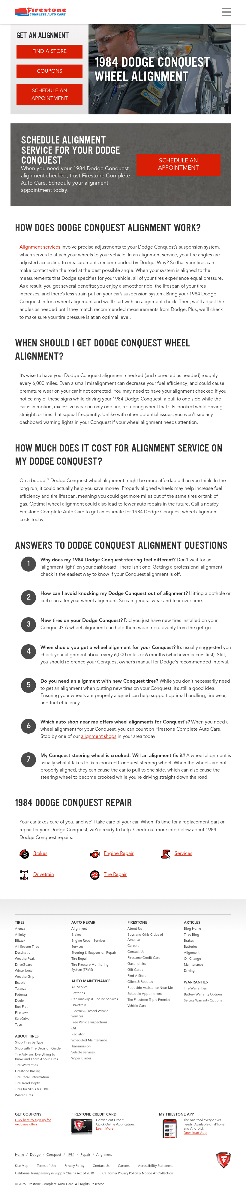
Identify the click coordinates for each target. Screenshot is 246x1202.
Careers (133, 946)
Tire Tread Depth (27, 1083)
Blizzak (20, 941)
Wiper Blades (81, 1058)
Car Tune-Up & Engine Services (94, 999)
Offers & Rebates (140, 982)
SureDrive (22, 1019)
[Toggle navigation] (226, 12)
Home (19, 1155)
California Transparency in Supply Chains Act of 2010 (54, 1173)
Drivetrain (78, 1005)
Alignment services (40, 247)
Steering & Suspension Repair (93, 953)
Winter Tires (24, 1095)
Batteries (78, 993)
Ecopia (20, 983)
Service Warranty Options (203, 1000)
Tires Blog (191, 935)
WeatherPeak (24, 959)
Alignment (79, 929)
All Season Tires (27, 947)
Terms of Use (46, 1166)
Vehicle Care (137, 1006)
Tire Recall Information (32, 1077)
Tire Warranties (26, 1065)
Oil (73, 1028)
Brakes (76, 935)
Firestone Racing (27, 1071)
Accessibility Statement (155, 1166)
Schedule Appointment (145, 994)
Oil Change (192, 959)
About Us (135, 929)
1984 (70, 1155)
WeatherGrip (24, 977)
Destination (23, 953)
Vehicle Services (83, 1052)
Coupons (49, 71)
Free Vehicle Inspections (89, 1022)
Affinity (20, 935)
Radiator (78, 1034)
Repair (85, 1155)
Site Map (21, 1166)
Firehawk (21, 1013)
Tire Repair (79, 959)
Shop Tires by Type (29, 1042)
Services (77, 947)
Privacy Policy (74, 1166)
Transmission (81, 1046)
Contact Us (136, 952)
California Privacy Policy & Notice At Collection (137, 1173)
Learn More (104, 1129)
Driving (189, 971)
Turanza (20, 989)
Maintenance (193, 965)
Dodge (35, 1155)
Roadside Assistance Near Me (150, 988)
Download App (195, 1133)
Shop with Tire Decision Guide (38, 1048)
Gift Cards (135, 970)
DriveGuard (23, 965)
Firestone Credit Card (144, 958)
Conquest (53, 1155)
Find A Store (49, 51)
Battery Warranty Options (203, 994)
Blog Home (192, 929)
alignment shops (98, 736)
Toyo (18, 1025)
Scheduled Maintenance (89, 1040)
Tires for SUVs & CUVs (32, 1089)
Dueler (20, 1001)
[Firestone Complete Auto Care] (40, 12)
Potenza (21, 995)
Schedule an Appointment (50, 94)
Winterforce (23, 971)
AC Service (79, 987)
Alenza (20, 929)
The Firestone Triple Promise (149, 1000)
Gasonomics (137, 964)
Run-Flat (21, 1007)
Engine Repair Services (88, 941)
